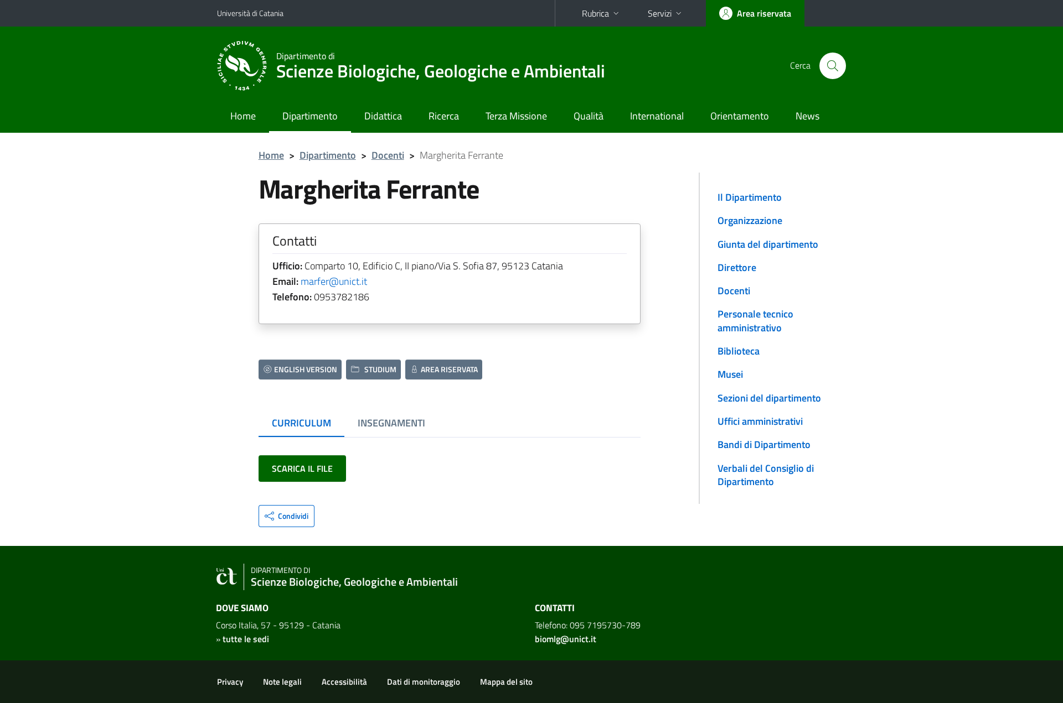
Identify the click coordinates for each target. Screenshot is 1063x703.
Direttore (737, 267)
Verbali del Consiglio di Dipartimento (766, 475)
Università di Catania (250, 13)
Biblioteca (739, 350)
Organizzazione (750, 220)
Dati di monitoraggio (423, 681)
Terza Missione (516, 115)
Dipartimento (310, 115)
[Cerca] (832, 66)
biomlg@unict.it (565, 638)
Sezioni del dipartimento (769, 397)
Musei (730, 374)
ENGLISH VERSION (305, 369)
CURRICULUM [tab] (301, 422)
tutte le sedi (246, 638)
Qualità (588, 115)
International (657, 115)
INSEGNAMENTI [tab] (391, 422)
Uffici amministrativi (760, 421)
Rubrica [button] (595, 13)
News (807, 115)
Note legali (282, 681)
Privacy (230, 681)
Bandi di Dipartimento (764, 444)
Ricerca (444, 115)
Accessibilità (344, 681)
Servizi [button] (660, 13)
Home (243, 115)
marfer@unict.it (334, 281)
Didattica (383, 115)
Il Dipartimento (750, 197)
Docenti (387, 155)
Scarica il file (302, 468)
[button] (286, 516)
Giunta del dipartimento (768, 244)
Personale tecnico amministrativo (755, 320)
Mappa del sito (506, 681)
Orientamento (739, 115)
